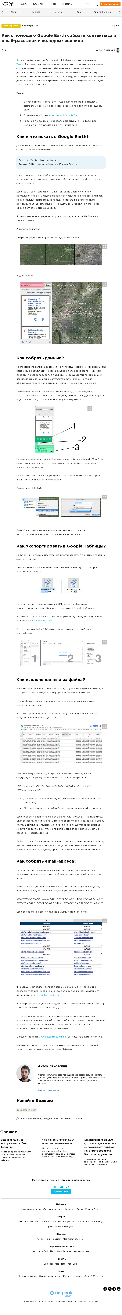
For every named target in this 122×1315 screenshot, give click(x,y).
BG (55, 1187)
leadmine (54, 995)
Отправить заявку (110, 4)
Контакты (67, 4)
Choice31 (48, 1264)
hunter (44, 995)
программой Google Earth (64, 115)
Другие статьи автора (49, 1090)
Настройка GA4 (39, 1251)
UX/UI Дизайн (57, 1251)
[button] (87, 4)
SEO (57, 12)
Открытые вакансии (50, 1276)
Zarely (20, 64)
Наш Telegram (53, 1239)
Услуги (23, 4)
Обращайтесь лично (53, 1037)
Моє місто (60, 1264)
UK (111, 26)
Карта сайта (82, 1276)
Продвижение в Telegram (60, 1227)
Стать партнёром (52, 1209)
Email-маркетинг (11, 26)
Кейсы (52, 4)
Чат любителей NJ (73, 1239)
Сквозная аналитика (78, 1251)
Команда (32, 1276)
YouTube (72, 1264)
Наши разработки (73, 1209)
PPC (77, 12)
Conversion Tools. (42, 621)
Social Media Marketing (90, 1222)
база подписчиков (26, 1110)
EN (117, 26)
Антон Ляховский (52, 1066)
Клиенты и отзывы (31, 1209)
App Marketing (101, 12)
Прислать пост (61, 1192)
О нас (40, 1239)
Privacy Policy (92, 1209)
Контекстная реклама (37, 1222)
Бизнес (36, 12)
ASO (53, 1222)
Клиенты (38, 4)
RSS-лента (97, 1276)
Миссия (22, 1276)
